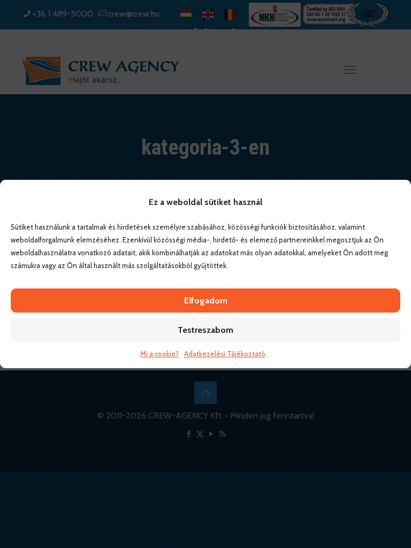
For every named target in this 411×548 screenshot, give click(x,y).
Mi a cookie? (159, 353)
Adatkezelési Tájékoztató (224, 353)
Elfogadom (205, 300)
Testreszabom (205, 330)
